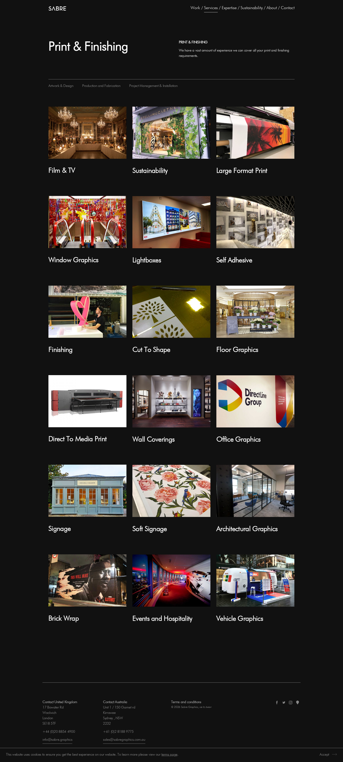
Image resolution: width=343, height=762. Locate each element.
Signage (59, 529)
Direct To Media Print (77, 439)
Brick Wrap (63, 618)
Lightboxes (146, 260)
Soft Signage (149, 529)
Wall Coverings (153, 439)
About (272, 8)
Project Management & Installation (153, 86)
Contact (288, 8)
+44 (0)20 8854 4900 (58, 732)
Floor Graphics (237, 349)
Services (211, 8)
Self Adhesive (234, 260)
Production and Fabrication (101, 86)
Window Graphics (73, 260)
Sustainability (252, 8)
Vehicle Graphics (239, 618)
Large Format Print (241, 170)
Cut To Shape (151, 349)
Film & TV (61, 170)
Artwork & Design (60, 86)
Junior (208, 706)
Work (195, 8)
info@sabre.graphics (57, 740)
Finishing (60, 349)
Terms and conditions (186, 702)
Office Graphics (238, 439)
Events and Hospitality (162, 618)
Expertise (229, 8)
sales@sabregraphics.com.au (124, 740)
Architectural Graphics (247, 529)
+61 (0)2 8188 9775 (118, 732)
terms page (169, 754)
